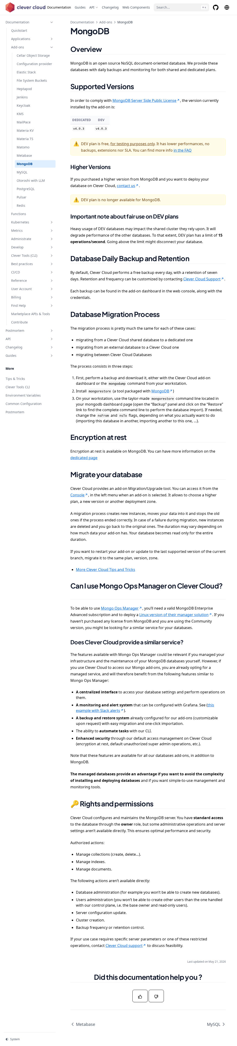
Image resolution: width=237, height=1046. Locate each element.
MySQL (213, 1024)
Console (77, 495)
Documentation (82, 22)
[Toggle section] (52, 22)
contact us (126, 185)
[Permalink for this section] (107, 49)
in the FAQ (183, 150)
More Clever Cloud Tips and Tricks (105, 569)
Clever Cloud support (124, 945)
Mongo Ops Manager (120, 608)
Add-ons (105, 22)
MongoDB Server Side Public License (144, 100)
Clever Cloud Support (202, 279)
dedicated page (83, 457)
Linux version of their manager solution (174, 614)
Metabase (85, 1024)
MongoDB (160, 391)
